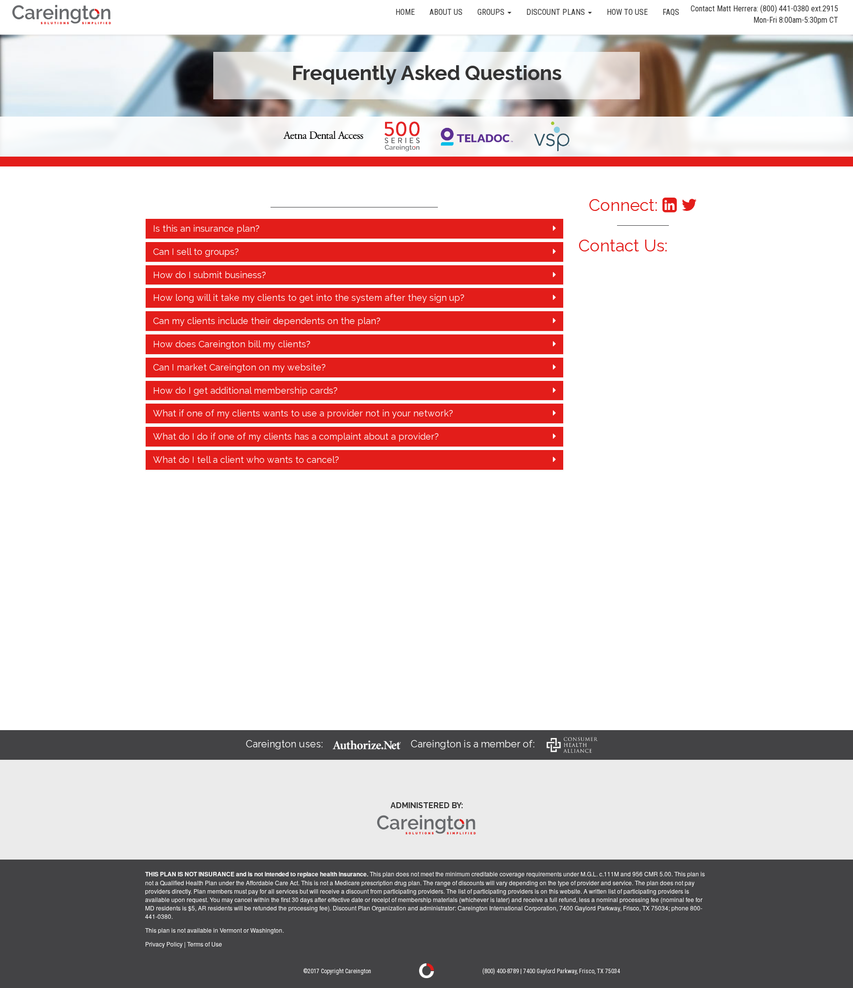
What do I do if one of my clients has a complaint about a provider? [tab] (296, 436)
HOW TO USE (627, 12)
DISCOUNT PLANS (556, 12)
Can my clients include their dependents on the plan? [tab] (267, 321)
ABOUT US (446, 12)
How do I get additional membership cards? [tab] (245, 390)
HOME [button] (405, 12)
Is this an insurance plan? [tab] (206, 228)
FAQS (670, 12)
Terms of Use (204, 944)
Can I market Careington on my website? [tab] (239, 367)
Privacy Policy (164, 944)
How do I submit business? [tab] (209, 275)
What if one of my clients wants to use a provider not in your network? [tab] (303, 413)
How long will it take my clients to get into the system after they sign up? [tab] (309, 297)
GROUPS (491, 12)
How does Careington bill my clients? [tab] (231, 344)
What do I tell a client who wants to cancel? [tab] (246, 459)
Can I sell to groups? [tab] (196, 252)
